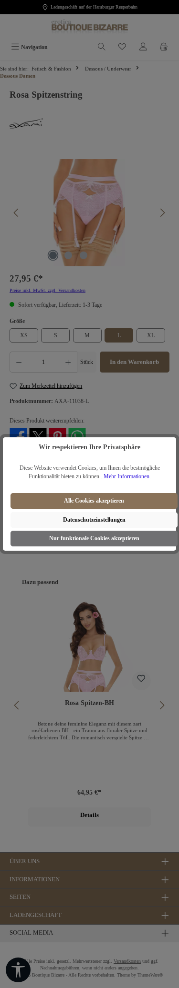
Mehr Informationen (126, 476)
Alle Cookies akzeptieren (94, 500)
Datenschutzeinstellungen (94, 519)
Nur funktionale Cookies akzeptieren (94, 538)
